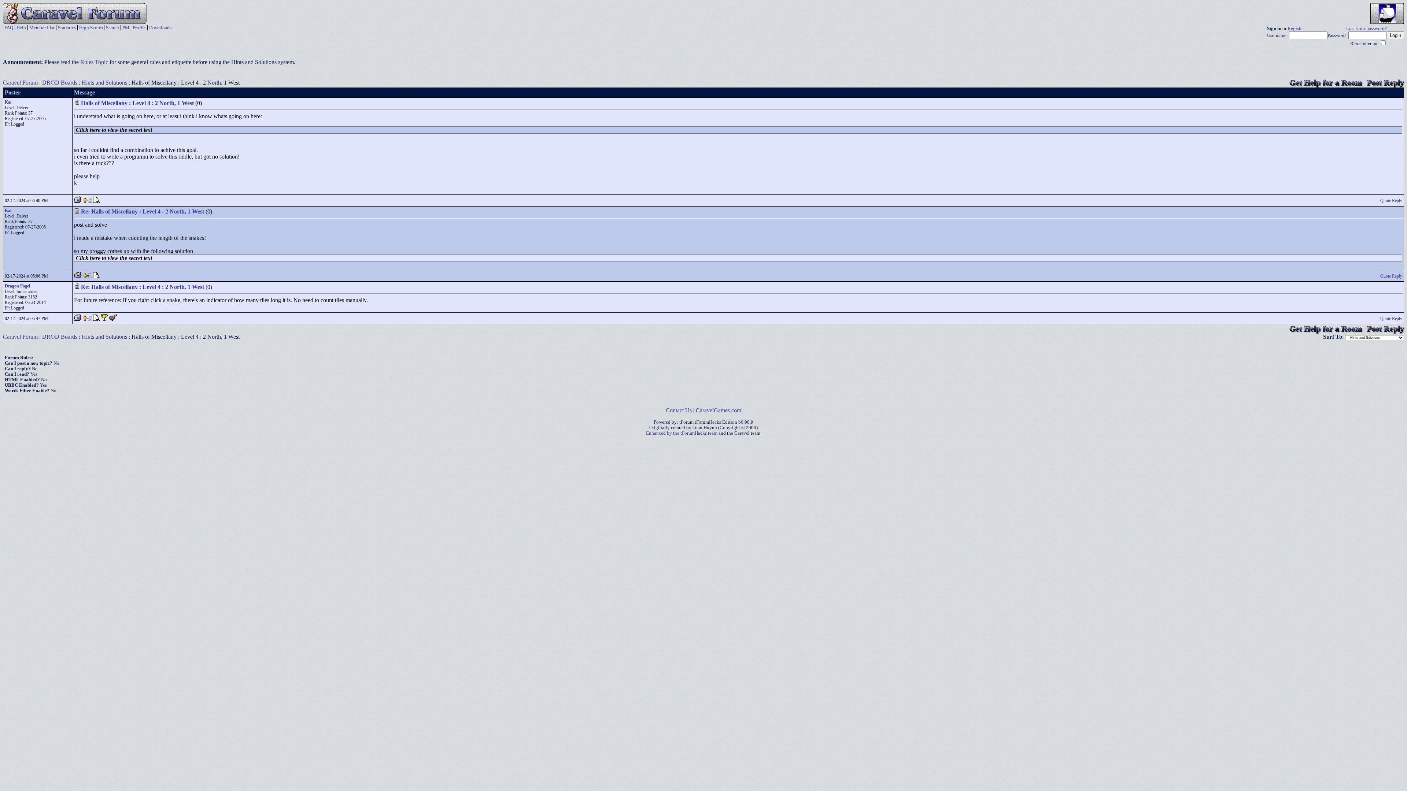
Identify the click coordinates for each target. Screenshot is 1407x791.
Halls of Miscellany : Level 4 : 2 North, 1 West (137, 103)
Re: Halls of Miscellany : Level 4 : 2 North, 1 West (142, 211)
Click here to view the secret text (114, 130)
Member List (42, 27)
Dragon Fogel (17, 286)
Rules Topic (94, 62)
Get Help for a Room (1325, 82)
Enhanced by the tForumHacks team (681, 433)
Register (1296, 28)
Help (21, 27)
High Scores (91, 27)
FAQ (8, 27)
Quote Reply (1391, 200)
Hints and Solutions (104, 82)
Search (112, 27)
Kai (8, 102)
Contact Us (679, 410)
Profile (139, 27)
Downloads (160, 27)
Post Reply (1385, 82)
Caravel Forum (20, 82)
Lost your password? (1366, 28)
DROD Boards (59, 82)
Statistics (67, 27)
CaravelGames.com (718, 410)
